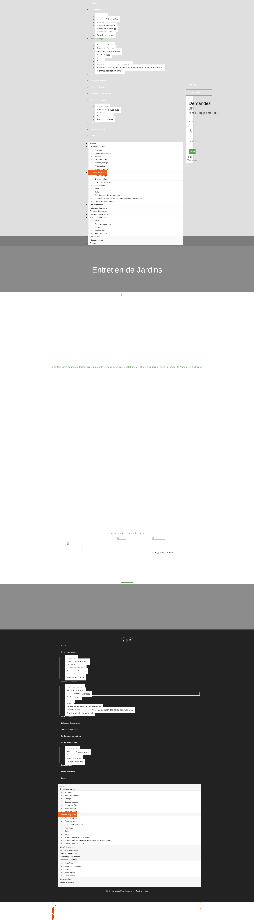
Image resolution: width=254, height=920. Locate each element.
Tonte (100, 58)
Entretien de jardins (98, 172)
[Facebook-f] (124, 640)
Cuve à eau (102, 106)
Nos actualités (95, 237)
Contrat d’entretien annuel (110, 70)
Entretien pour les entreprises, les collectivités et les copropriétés (130, 67)
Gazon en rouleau (106, 25)
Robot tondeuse (105, 119)
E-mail (190, 131)
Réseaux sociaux (97, 240)
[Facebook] (191, 85)
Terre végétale (104, 116)
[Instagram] (195, 85)
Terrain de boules (105, 35)
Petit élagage (103, 54)
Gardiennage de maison (100, 214)
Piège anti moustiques (108, 109)
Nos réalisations (96, 205)
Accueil (93, 143)
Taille (99, 61)
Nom (191, 121)
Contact (93, 243)
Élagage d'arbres (105, 48)
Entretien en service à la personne (114, 64)
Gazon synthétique (106, 28)
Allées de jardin (104, 32)
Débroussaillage (105, 45)
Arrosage (101, 16)
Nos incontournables (98, 217)
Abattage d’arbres (111, 51)
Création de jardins (98, 147)
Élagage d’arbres (101, 179)
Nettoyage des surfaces (100, 208)
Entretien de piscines (98, 211)
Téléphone (193, 141)
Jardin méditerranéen (107, 19)
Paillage (101, 22)
